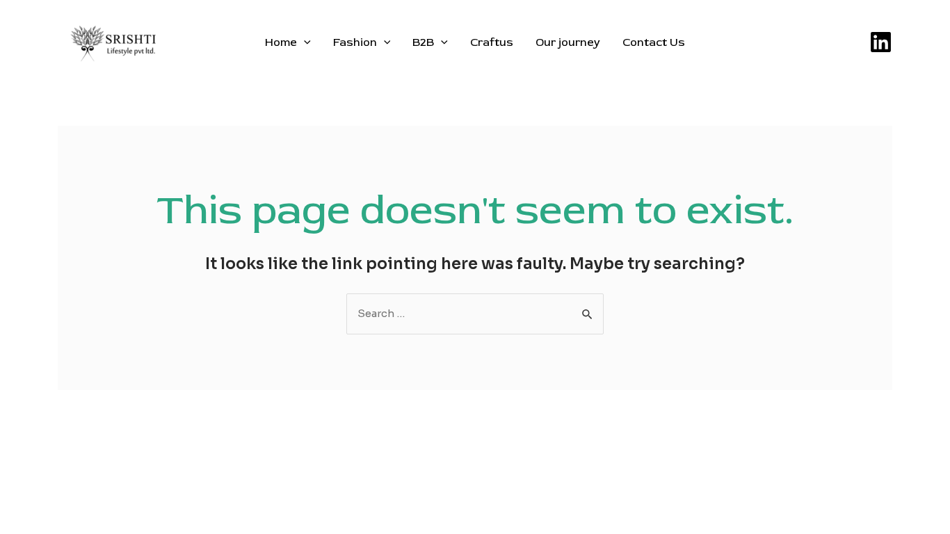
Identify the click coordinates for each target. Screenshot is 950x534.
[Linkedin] (880, 42)
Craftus (491, 42)
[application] (304, 42)
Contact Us (653, 42)
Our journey (568, 42)
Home (281, 42)
